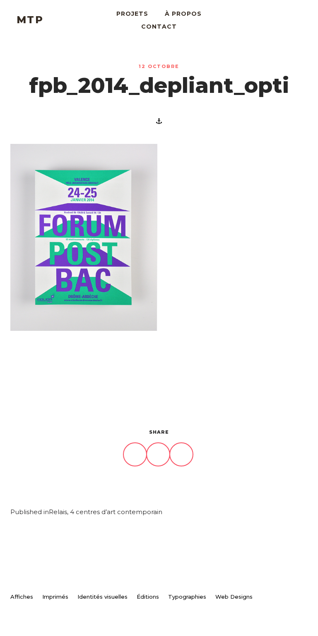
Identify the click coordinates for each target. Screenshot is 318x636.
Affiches (21, 596)
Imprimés (55, 596)
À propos (183, 13)
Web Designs (234, 596)
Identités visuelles (102, 596)
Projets (132, 13)
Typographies (187, 596)
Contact (159, 26)
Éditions (148, 596)
